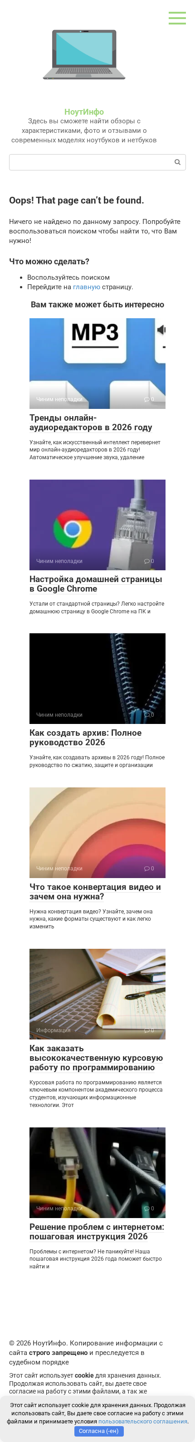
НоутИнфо (84, 112)
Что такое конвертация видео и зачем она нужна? (95, 892)
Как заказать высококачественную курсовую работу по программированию (96, 1058)
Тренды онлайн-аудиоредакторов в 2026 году (90, 422)
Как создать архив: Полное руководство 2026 (85, 738)
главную (86, 287)
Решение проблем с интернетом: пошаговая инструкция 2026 (96, 1232)
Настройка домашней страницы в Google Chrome (95, 584)
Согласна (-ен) (99, 1430)
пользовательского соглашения (142, 1421)
